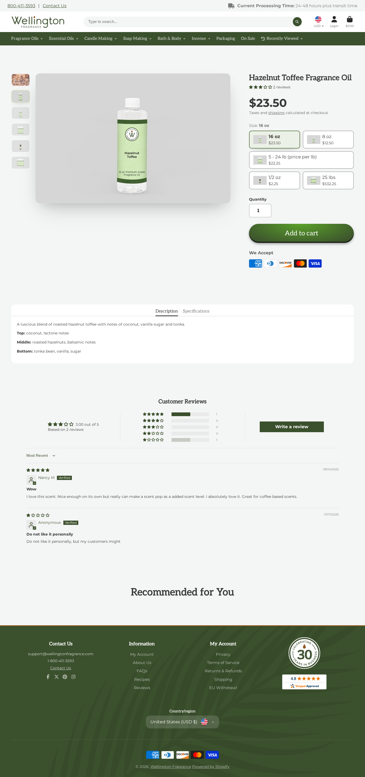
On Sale (248, 38)
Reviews (142, 687)
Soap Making (135, 38)
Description (167, 311)
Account (334, 22)
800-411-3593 (21, 5)
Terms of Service (223, 662)
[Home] (38, 21)
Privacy (223, 654)
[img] (37, 470)
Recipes (142, 679)
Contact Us (55, 5)
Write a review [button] (291, 426)
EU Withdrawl (223, 687)
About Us (142, 662)
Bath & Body (169, 38)
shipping (276, 112)
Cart (350, 22)
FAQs (142, 670)
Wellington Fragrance (170, 766)
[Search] (297, 21)
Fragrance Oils (24, 38)
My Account (142, 654)
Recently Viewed (282, 38)
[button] (261, 87)
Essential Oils (61, 38)
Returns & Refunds (223, 670)
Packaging (225, 38)
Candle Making (98, 38)
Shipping (223, 679)
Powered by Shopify (211, 766)
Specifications (196, 311)
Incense (199, 38)
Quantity (257, 199)
